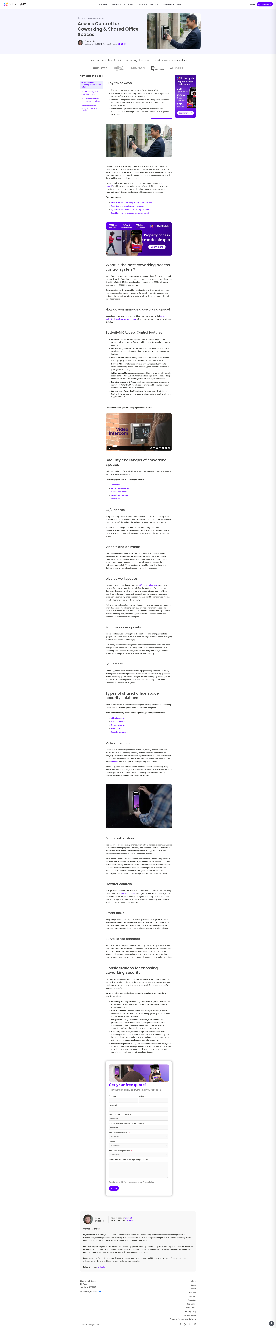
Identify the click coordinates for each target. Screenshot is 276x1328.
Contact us (167, 4)
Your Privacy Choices (88, 1291)
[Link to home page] (79, 18)
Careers (193, 1288)
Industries (128, 4)
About (193, 1281)
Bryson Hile (90, 41)
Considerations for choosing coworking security (130, 213)
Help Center (191, 1304)
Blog (179, 4)
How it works (104, 4)
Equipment (115, 499)
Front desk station (118, 721)
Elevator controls (118, 725)
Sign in (252, 4)
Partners (192, 1292)
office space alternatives (149, 585)
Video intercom (117, 718)
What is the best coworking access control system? (132, 202)
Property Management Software (183, 1319)
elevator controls (128, 893)
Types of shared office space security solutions (130, 209)
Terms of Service (189, 1315)
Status (193, 1285)
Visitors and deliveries (120, 488)
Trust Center (191, 1307)
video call (115, 761)
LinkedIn (129, 1221)
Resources (154, 4)
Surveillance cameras (119, 732)
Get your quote (264, 4)
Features (115, 4)
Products (141, 4)
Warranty (192, 1296)
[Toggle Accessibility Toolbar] (271, 1323)
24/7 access (116, 485)
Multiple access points (120, 495)
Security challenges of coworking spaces (127, 206)
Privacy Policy (148, 1182)
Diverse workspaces (119, 492)
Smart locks (116, 728)
